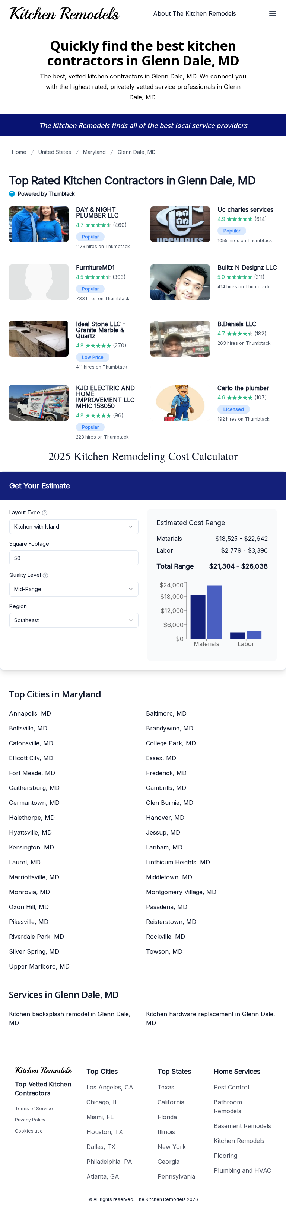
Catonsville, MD (31, 743)
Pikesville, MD (28, 921)
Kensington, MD (31, 847)
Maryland (94, 152)
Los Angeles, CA (109, 1087)
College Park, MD (171, 743)
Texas (166, 1087)
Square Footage (29, 543)
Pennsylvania (176, 1176)
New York (172, 1146)
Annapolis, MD (30, 713)
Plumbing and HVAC (242, 1170)
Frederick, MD (166, 773)
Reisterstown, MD (171, 921)
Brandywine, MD (169, 728)
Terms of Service (34, 1108)
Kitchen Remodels (239, 1140)
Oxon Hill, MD (29, 906)
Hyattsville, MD (30, 832)
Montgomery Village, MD (181, 892)
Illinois (166, 1132)
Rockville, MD (165, 936)
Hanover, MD (165, 817)
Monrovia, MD (29, 892)
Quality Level (25, 575)
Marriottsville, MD (34, 877)
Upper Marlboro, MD (39, 966)
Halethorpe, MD (32, 817)
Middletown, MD (169, 877)
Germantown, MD (34, 802)
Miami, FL (100, 1117)
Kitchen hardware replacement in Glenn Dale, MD (210, 1018)
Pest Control (231, 1087)
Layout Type (24, 512)
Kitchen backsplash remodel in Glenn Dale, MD (70, 1018)
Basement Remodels (242, 1126)
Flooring (225, 1155)
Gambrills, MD (166, 787)
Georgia (168, 1161)
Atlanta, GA (102, 1176)
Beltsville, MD (28, 728)
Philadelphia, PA (109, 1161)
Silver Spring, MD (34, 951)
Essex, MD (161, 758)
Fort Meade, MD (32, 773)
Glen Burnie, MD (169, 802)
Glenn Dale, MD (137, 152)
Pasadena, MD (166, 906)
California (171, 1102)
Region (18, 606)
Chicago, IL (102, 1102)
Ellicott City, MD (31, 758)
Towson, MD (164, 951)
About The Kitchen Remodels (194, 13)
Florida (167, 1117)
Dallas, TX (100, 1146)
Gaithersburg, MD (34, 787)
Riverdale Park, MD (36, 936)
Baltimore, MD (166, 713)
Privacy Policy (30, 1119)
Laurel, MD (25, 862)
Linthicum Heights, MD (178, 862)
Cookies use (29, 1131)
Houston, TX (104, 1132)
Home (19, 152)
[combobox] (74, 526)
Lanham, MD (164, 847)
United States (54, 152)
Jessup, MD (163, 832)
